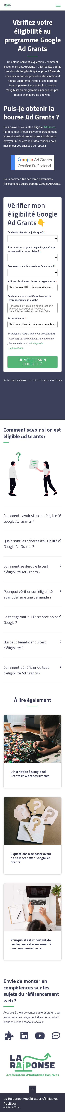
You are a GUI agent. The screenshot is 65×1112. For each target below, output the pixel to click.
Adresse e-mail (16, 318)
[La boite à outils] (9, 1035)
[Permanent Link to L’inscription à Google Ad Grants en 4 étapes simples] (32, 739)
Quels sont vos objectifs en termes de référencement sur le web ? (29, 298)
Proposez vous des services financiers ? (31, 266)
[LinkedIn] (24, 1035)
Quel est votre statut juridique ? (26, 232)
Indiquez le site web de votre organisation (32, 281)
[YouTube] (40, 1035)
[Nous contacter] (56, 1035)
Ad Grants (49, 127)
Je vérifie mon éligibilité (32, 362)
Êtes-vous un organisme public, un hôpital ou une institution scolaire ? (31, 249)
